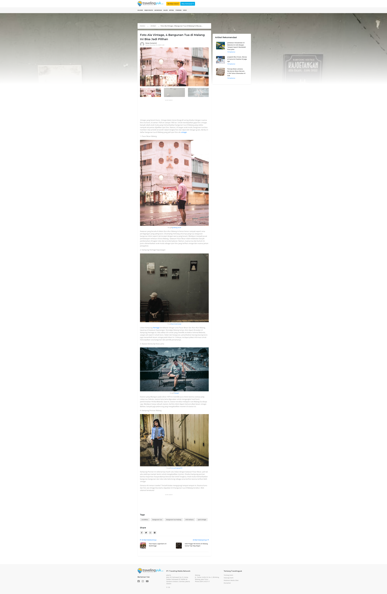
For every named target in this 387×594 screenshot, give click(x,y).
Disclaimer (227, 583)
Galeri (165, 10)
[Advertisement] (176, 109)
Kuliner (140, 10)
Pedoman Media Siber (231, 580)
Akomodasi (158, 10)
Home (142, 26)
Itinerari (178, 10)
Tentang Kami (228, 575)
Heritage (156, 328)
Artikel (171, 10)
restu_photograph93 (176, 468)
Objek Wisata (148, 10)
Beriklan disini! (173, 4)
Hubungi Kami (228, 578)
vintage (184, 132)
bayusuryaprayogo (176, 324)
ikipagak (176, 393)
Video (185, 10)
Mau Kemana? (187, 4)
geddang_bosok (176, 227)
